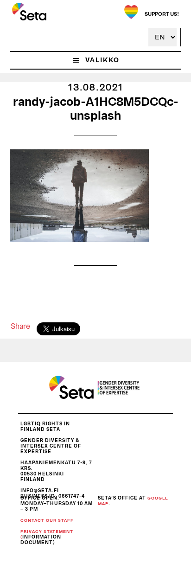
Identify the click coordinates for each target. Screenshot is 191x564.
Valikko (102, 60)
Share (20, 326)
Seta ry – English (29, 11)
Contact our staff (47, 521)
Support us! (162, 14)
